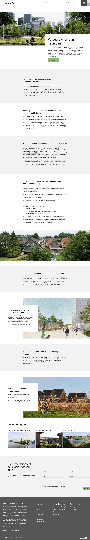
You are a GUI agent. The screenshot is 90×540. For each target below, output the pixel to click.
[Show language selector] (88, 1)
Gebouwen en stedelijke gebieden (60, 507)
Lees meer (10, 404)
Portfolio (47, 3)
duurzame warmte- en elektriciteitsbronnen (31, 152)
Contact (75, 3)
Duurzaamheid (61, 3)
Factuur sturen (40, 519)
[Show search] (88, 4)
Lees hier (49, 486)
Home (5, 8)
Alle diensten (56, 516)
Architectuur (56, 514)
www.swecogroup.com (7, 526)
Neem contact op (53, 60)
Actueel (52, 3)
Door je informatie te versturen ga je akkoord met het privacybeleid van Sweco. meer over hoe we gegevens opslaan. (58, 485)
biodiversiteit (25, 282)
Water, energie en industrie (15, 8)
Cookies (16, 537)
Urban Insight (39, 511)
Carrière (68, 3)
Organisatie (71, 471)
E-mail (44, 476)
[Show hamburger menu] (84, 3)
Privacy (12, 537)
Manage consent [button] (21, 537)
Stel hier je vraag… (47, 480)
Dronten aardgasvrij (27, 361)
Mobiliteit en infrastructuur (59, 511)
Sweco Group (39, 507)
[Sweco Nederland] (9, 2)
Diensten (40, 3)
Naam (44, 471)
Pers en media (40, 516)
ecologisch (41, 166)
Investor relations (40, 521)
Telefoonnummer (72, 476)
